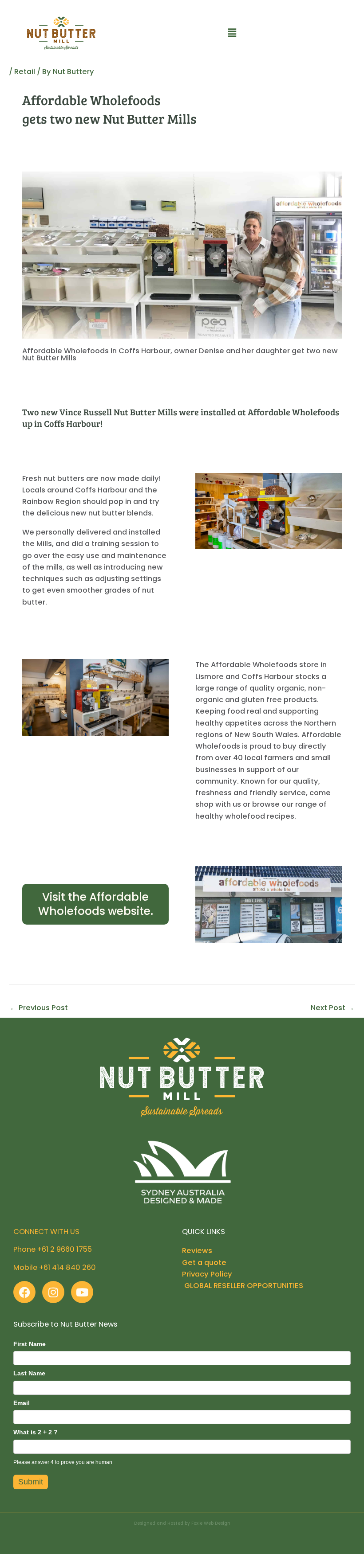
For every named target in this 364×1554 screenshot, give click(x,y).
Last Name (29, 1373)
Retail (24, 71)
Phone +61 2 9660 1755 (52, 1249)
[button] (232, 33)
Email (21, 1402)
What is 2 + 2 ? (35, 1432)
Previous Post (39, 1008)
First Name (29, 1343)
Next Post (332, 1008)
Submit (30, 1481)
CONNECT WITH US (46, 1231)
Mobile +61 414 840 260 (54, 1267)
